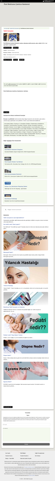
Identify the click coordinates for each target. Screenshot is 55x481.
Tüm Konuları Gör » (8, 407)
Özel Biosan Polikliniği (11, 198)
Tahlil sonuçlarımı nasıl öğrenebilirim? (13, 217)
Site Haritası (37, 455)
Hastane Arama (8, 455)
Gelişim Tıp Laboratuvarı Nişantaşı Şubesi (16, 186)
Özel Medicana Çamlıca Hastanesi (17, 4)
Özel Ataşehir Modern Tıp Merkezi (14, 162)
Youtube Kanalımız (24, 455)
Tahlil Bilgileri (23, 453)
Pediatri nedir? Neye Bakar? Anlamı (12, 335)
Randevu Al (15, 47)
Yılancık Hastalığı (8, 285)
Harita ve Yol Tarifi (7, 59)
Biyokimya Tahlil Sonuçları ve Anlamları (14, 307)
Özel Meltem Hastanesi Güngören (13, 149)
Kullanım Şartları (32, 475)
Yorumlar (15, 59)
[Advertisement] (27, 16)
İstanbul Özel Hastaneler (14, 28)
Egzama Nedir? (7, 381)
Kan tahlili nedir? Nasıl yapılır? (11, 224)
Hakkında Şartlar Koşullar (25, 458)
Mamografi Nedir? (8, 252)
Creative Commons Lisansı (29, 467)
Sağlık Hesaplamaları (39, 453)
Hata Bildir (22, 59)
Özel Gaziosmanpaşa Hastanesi (13, 174)
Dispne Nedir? (7, 355)
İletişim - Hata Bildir (9, 458)
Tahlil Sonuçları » (7, 47)
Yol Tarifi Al (6, 112)
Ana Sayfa (6, 28)
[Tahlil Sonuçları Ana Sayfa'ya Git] (49, 1)
